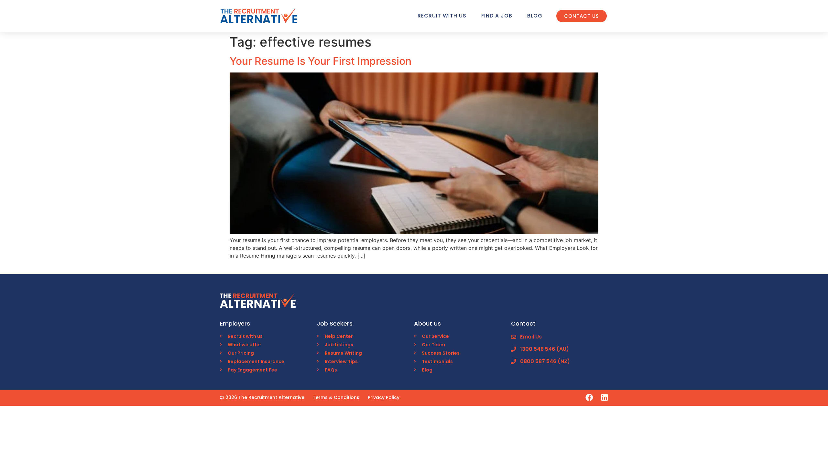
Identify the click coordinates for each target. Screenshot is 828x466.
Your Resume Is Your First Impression (320, 61)
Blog (534, 15)
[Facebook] (589, 397)
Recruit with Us (442, 15)
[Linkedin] (604, 397)
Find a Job (496, 15)
